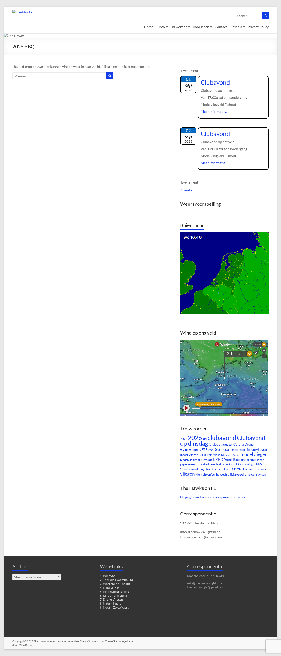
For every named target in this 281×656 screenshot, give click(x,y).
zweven (262, 474)
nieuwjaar (205, 459)
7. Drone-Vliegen (111, 599)
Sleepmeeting (192, 469)
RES (259, 464)
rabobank (208, 464)
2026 (195, 437)
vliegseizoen (203, 474)
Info (162, 27)
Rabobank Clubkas (229, 464)
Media (237, 27)
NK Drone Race (229, 459)
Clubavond (215, 82)
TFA (234, 469)
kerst (202, 455)
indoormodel (238, 449)
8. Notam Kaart (110, 603)
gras (210, 449)
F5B (205, 449)
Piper (260, 459)
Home (148, 27)
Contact (221, 27)
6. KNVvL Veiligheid (113, 595)
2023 (183, 439)
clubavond (221, 437)
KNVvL (226, 455)
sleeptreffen (213, 469)
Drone (249, 444)
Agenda (186, 190)
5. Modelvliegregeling (114, 591)
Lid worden (178, 27)
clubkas (228, 444)
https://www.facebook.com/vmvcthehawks (212, 497)
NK (215, 459)
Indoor (225, 449)
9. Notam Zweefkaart (114, 607)
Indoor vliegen (189, 455)
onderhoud (248, 459)
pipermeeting (190, 464)
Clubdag (216, 444)
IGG (217, 449)
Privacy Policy (258, 27)
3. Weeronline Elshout (115, 584)
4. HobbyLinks (109, 587)
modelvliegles (188, 459)
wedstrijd (227, 474)
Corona (238, 444)
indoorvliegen (257, 449)
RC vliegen (249, 464)
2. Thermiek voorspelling (116, 580)
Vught (215, 474)
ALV (205, 439)
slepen (227, 469)
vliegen (187, 473)
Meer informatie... (214, 111)
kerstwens (213, 455)
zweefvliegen (245, 474)
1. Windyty (107, 576)
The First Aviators (248, 469)
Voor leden (201, 27)
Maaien (236, 455)
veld (263, 469)
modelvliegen (254, 454)
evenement (190, 449)
